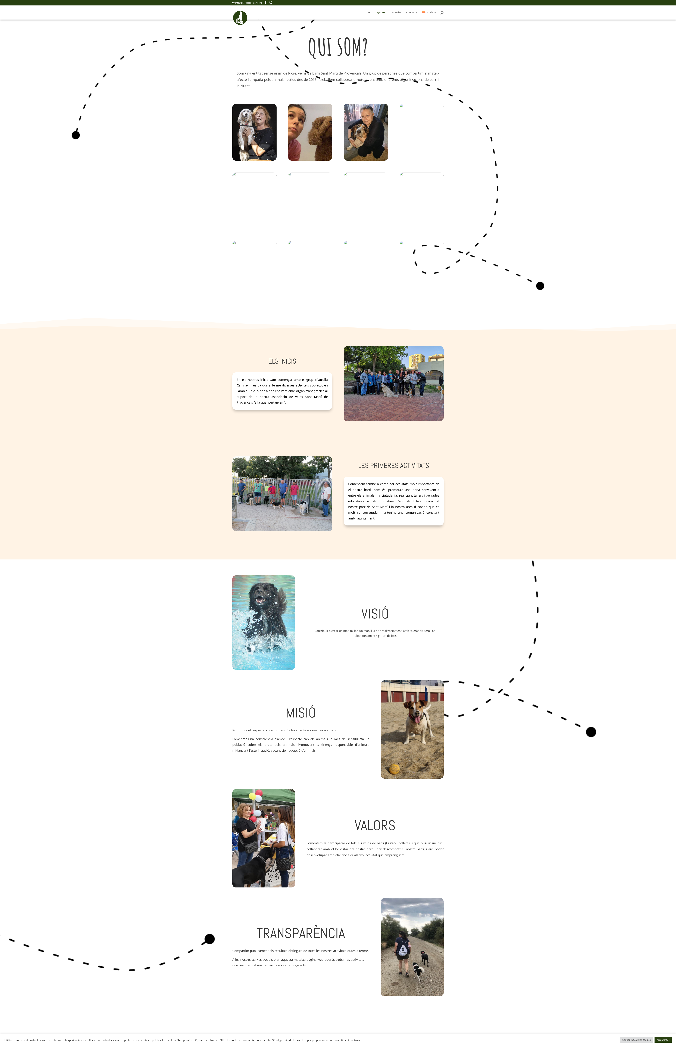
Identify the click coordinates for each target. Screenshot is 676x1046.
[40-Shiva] (254, 159)
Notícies (397, 12)
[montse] (254, 243)
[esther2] (310, 243)
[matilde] (422, 243)
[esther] (310, 175)
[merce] (310, 159)
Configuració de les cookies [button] (636, 1039)
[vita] (254, 175)
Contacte (411, 12)
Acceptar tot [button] (663, 1039)
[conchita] (366, 159)
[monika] (366, 175)
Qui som (382, 12)
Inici (370, 12)
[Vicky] (422, 106)
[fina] (366, 243)
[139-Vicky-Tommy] (422, 175)
